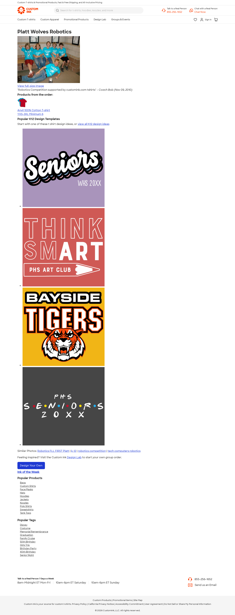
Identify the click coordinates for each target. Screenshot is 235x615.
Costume (25, 528)
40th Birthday (28, 551)
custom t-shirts (63, 604)
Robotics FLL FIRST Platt (53, 451)
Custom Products (102, 600)
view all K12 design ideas (93, 124)
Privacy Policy (79, 604)
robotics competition (92, 451)
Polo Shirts (26, 506)
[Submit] (57, 10)
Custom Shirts (28, 486)
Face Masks (26, 489)
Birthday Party (28, 548)
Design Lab (74, 457)
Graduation (26, 535)
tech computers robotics (124, 451)
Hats (22, 492)
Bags (23, 482)
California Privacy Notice (101, 604)
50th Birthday (27, 541)
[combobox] (98, 10)
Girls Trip (25, 545)
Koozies (24, 502)
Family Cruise (27, 538)
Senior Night (27, 555)
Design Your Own (31, 465)
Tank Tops (25, 513)
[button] (206, 12)
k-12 (73, 451)
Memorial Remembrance (34, 531)
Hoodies (24, 496)
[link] (27, 10)
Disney (23, 525)
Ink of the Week (28, 472)
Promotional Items (122, 600)
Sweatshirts (26, 509)
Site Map (137, 600)
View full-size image (30, 86)
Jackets (24, 499)
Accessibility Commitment (129, 604)
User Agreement (154, 604)
